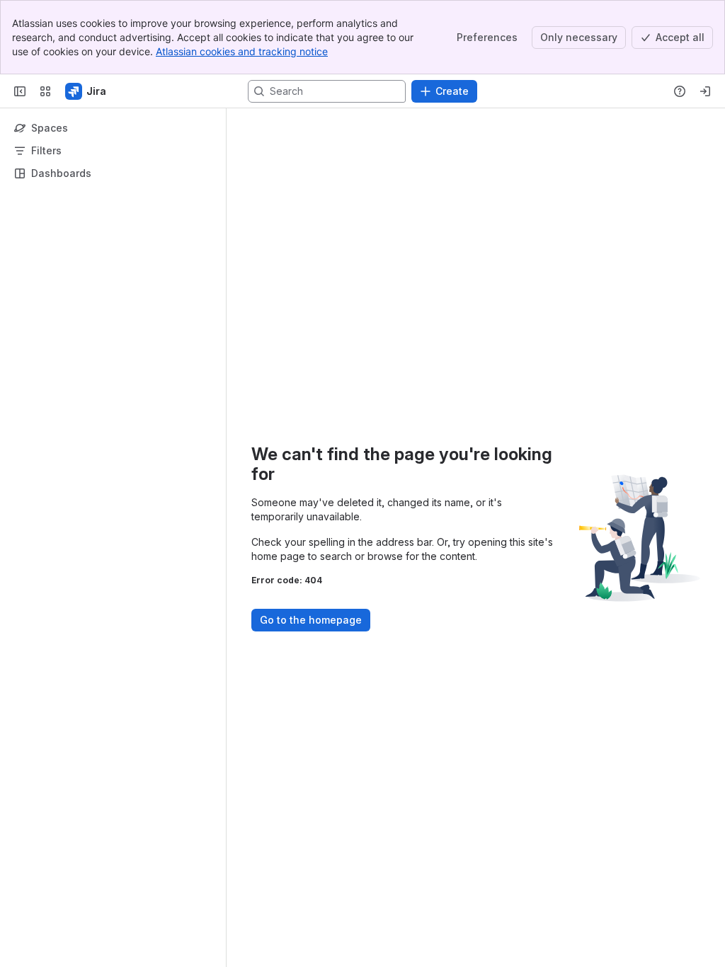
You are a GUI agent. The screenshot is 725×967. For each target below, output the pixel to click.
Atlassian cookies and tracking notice (242, 51)
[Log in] (705, 91)
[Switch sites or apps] (45, 91)
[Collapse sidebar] (19, 91)
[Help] (679, 91)
